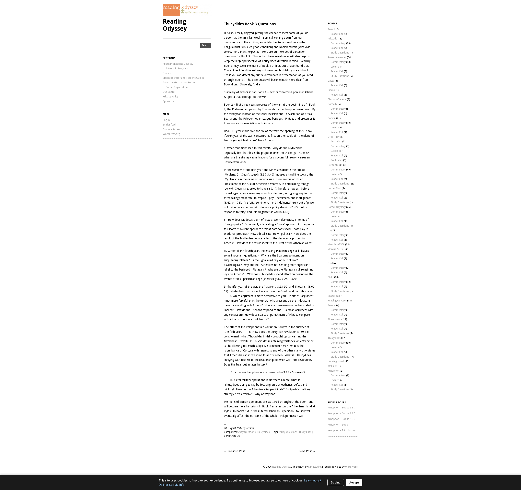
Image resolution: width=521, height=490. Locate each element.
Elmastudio (314, 466)
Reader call (334, 296)
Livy (330, 230)
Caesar (332, 80)
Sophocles (337, 160)
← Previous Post (234, 451)
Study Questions (246, 432)
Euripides (336, 151)
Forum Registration (177, 87)
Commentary (338, 43)
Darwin (332, 118)
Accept (354, 482)
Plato (331, 277)
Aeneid (331, 29)
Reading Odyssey (175, 25)
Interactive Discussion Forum (179, 82)
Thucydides (263, 432)
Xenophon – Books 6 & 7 (342, 407)
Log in (166, 120)
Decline (335, 482)
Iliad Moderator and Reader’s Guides (183, 77)
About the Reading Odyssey (178, 63)
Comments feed (172, 129)
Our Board (169, 92)
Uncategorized (336, 361)
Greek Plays (334, 136)
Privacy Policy (170, 96)
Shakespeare (335, 319)
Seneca (332, 305)
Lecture (335, 66)
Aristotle (332, 38)
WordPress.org (171, 134)
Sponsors (168, 101)
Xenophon (333, 370)
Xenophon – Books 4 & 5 (342, 413)
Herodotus (334, 165)
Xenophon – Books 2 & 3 (342, 419)
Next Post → (307, 451)
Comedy (332, 104)
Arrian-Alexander (337, 57)
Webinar (332, 366)
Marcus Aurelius (337, 249)
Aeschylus (336, 141)
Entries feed (169, 124)
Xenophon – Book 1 (339, 424)
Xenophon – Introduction (342, 430)
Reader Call (337, 34)
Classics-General (337, 99)
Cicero (331, 90)
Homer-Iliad (334, 188)
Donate (167, 73)
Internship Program (177, 68)
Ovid (330, 263)
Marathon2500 (336, 244)
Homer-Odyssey (337, 207)
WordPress (351, 466)
